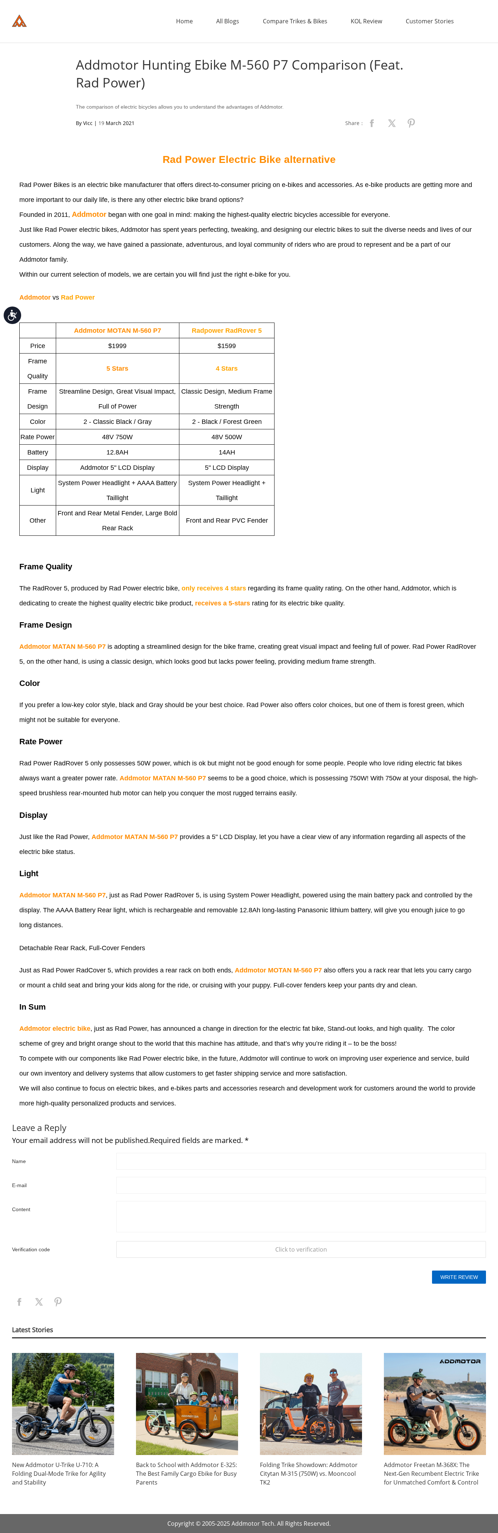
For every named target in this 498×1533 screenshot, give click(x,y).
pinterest (411, 123)
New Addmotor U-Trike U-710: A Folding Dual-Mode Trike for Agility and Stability (59, 1473)
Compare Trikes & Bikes (295, 21)
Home (184, 21)
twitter (391, 123)
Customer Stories (430, 21)
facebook (372, 123)
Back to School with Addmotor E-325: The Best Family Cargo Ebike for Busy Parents (186, 1473)
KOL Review (366, 21)
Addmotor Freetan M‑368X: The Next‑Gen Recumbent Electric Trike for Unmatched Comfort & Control (431, 1473)
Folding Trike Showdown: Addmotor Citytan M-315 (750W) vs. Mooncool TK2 (309, 1473)
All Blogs (227, 21)
